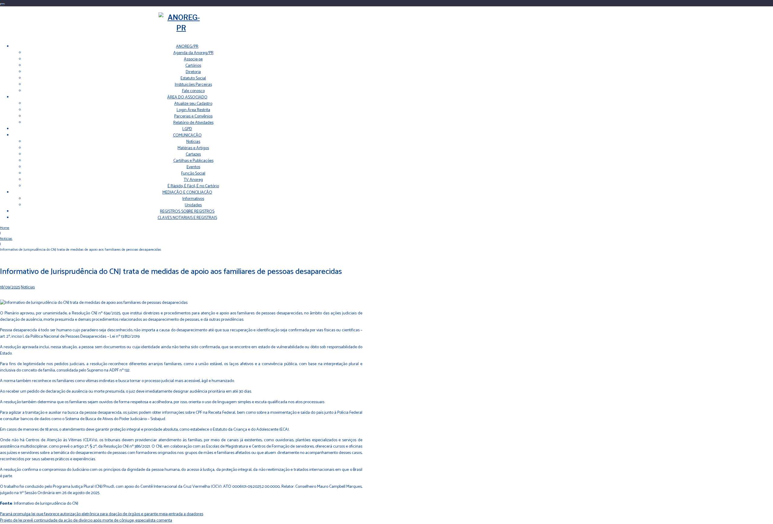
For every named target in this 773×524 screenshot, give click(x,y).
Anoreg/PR (187, 46)
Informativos (193, 198)
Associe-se (193, 59)
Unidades (193, 205)
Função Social (193, 173)
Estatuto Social (193, 78)
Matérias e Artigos (193, 148)
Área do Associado (187, 97)
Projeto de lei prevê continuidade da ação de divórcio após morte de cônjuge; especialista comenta (86, 520)
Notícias (193, 141)
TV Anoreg (193, 179)
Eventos (193, 167)
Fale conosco (193, 91)
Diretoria (193, 72)
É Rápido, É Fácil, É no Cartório (193, 186)
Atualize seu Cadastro (193, 103)
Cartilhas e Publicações (193, 160)
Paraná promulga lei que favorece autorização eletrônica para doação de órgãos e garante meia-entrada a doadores (101, 514)
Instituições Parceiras (193, 84)
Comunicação (187, 135)
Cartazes (193, 154)
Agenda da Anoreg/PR (193, 53)
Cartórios (193, 65)
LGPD (187, 129)
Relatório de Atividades (193, 122)
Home (4, 228)
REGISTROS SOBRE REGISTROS (187, 211)
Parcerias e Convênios (193, 116)
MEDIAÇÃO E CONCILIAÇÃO (187, 192)
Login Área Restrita (193, 110)
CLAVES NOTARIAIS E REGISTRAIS (187, 217)
